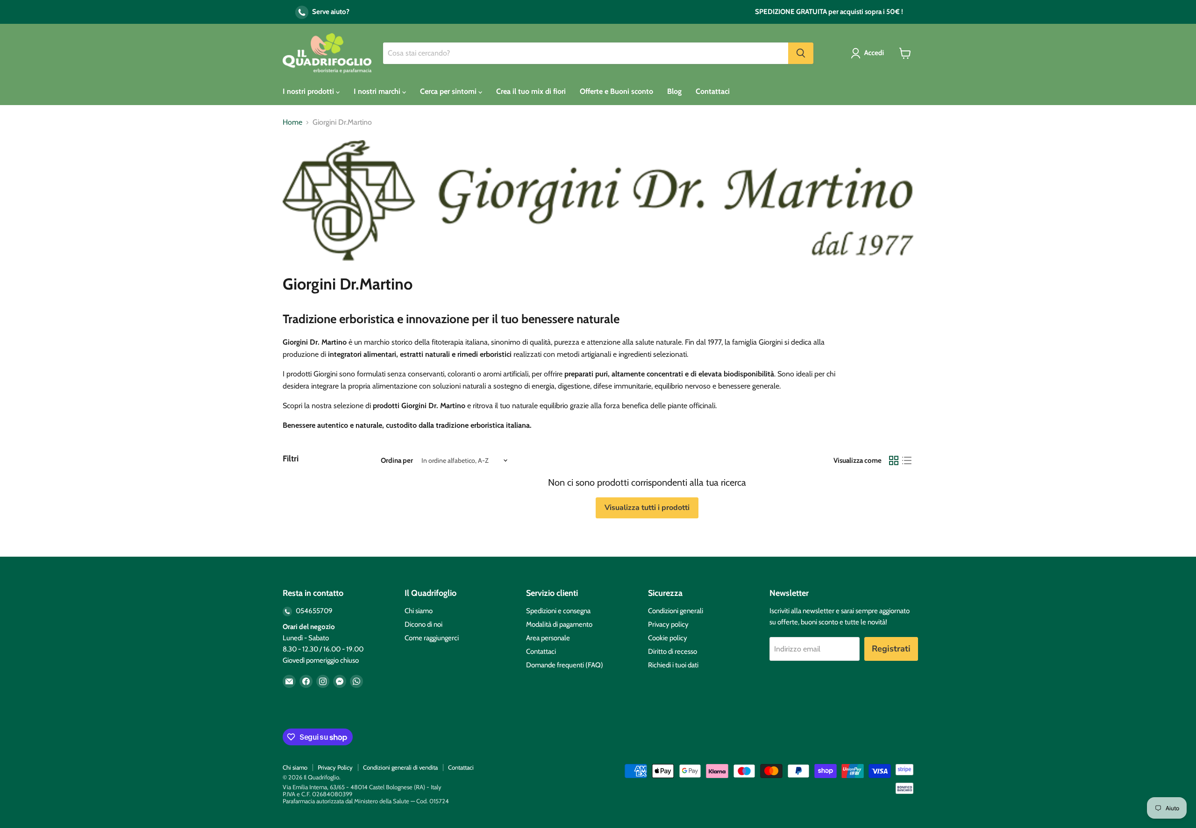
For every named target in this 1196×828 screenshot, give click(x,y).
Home (292, 122)
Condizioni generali (675, 611)
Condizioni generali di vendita (400, 767)
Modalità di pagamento (559, 624)
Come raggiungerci (432, 638)
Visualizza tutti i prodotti (647, 507)
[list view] (906, 460)
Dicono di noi (423, 624)
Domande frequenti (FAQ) (564, 665)
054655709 (313, 611)
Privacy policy (668, 624)
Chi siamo (419, 611)
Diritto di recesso (672, 651)
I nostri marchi (378, 91)
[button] (869, 53)
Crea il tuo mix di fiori (531, 91)
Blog (674, 91)
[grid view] (893, 460)
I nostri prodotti (309, 91)
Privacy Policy (335, 767)
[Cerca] (800, 53)
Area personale (548, 638)
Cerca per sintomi (449, 91)
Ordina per (397, 461)
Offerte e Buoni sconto (616, 91)
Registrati (891, 648)
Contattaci (713, 91)
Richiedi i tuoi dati (673, 665)
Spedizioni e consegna (558, 611)
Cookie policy (667, 638)
